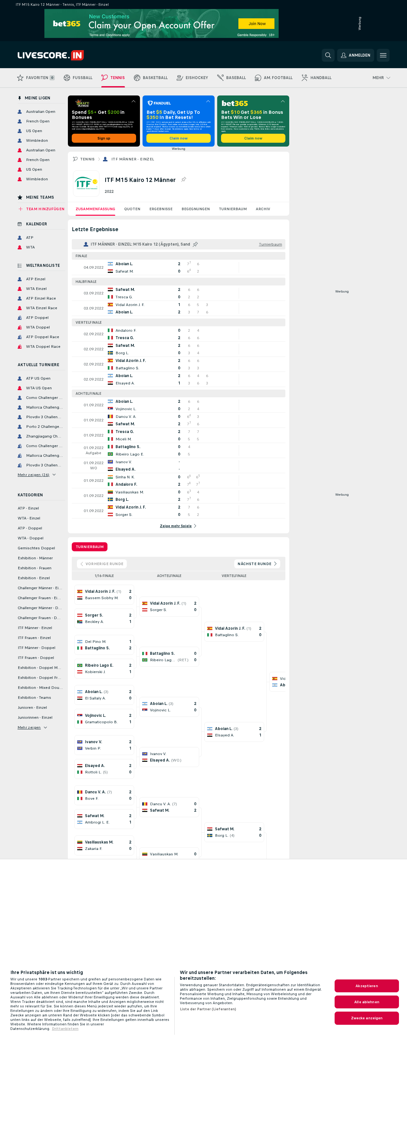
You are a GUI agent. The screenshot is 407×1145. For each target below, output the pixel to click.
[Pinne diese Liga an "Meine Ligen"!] (195, 244)
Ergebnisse (160, 209)
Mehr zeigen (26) (34, 475)
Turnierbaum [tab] (90, 547)
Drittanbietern (65, 1028)
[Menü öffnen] (383, 55)
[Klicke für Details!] (178, 267)
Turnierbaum (233, 209)
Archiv (263, 209)
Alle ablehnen (366, 1002)
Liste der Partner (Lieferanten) (208, 1009)
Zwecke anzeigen (367, 1018)
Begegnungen (195, 209)
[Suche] (328, 55)
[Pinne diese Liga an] (183, 180)
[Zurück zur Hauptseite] (62, 55)
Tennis (87, 159)
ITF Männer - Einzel (132, 159)
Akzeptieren (367, 986)
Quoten (132, 209)
